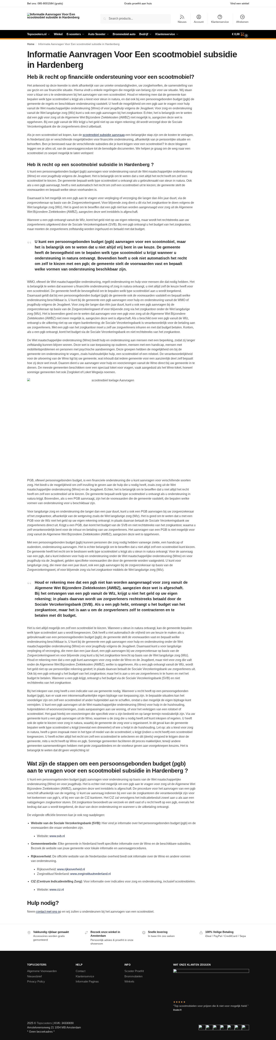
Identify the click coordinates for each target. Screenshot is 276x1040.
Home (30, 44)
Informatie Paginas (87, 981)
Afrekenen (242, 21)
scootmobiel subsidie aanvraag (104, 134)
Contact (80, 971)
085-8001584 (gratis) (50, 3)
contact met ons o (48, 911)
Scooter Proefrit (134, 971)
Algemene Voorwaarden (42, 971)
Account (199, 21)
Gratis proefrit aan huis (138, 3)
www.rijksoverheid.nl (71, 869)
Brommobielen (133, 976)
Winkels (129, 981)
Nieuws (182, 21)
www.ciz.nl (57, 889)
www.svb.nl (57, 836)
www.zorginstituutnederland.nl (90, 873)
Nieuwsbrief (34, 976)
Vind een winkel (239, 3)
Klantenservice (220, 21)
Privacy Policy (36, 981)
